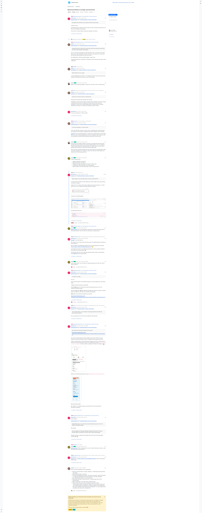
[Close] (104, 496)
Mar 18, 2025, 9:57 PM (83, 238)
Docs (130, 2)
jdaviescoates (75, 16)
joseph (73, 39)
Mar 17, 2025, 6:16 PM (83, 82)
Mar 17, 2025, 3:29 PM (80, 68)
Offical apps (115, 2)
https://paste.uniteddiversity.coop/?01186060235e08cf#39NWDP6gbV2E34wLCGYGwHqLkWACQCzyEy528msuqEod (88, 333)
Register (70, 509)
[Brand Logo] (69, 2)
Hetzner (80, 33)
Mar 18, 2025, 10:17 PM (83, 261)
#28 (105, 272)
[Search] (1, 12)
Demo (127, 2)
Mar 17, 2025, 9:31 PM (82, 111)
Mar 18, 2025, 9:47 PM (83, 174)
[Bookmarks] (1, 10)
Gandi (78, 33)
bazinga (72, 68)
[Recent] (1, 3)
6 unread (111, 34)
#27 (105, 261)
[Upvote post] (103, 36)
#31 (105, 417)
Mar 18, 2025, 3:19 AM (80, 122)
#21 (105, 122)
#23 (105, 157)
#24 (105, 174)
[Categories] (1, 1)
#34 (105, 467)
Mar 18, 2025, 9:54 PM (83, 227)
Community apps (121, 2)
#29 (105, 307)
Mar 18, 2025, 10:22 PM (83, 272)
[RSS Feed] (94, 12)
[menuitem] (201, 1)
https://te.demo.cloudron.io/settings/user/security (81, 246)
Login (74, 509)
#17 (105, 68)
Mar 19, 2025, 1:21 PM (82, 446)
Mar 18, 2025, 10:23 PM (83, 307)
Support (84, 39)
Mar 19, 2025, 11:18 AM (83, 417)
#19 (105, 92)
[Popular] (1, 7)
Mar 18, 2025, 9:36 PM (83, 157)
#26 (105, 238)
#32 (105, 446)
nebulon (72, 82)
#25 (105, 227)
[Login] (201, 1)
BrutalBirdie (74, 66)
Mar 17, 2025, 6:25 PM (80, 92)
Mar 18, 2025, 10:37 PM (83, 325)
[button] (1, 509)
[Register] (201, 3)
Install (133, 2)
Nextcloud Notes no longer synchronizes (90, 16)
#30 (105, 325)
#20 (105, 111)
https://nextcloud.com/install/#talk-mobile (86, 458)
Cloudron (74, 33)
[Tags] (1, 5)
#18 (105, 82)
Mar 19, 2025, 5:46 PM (80, 467)
